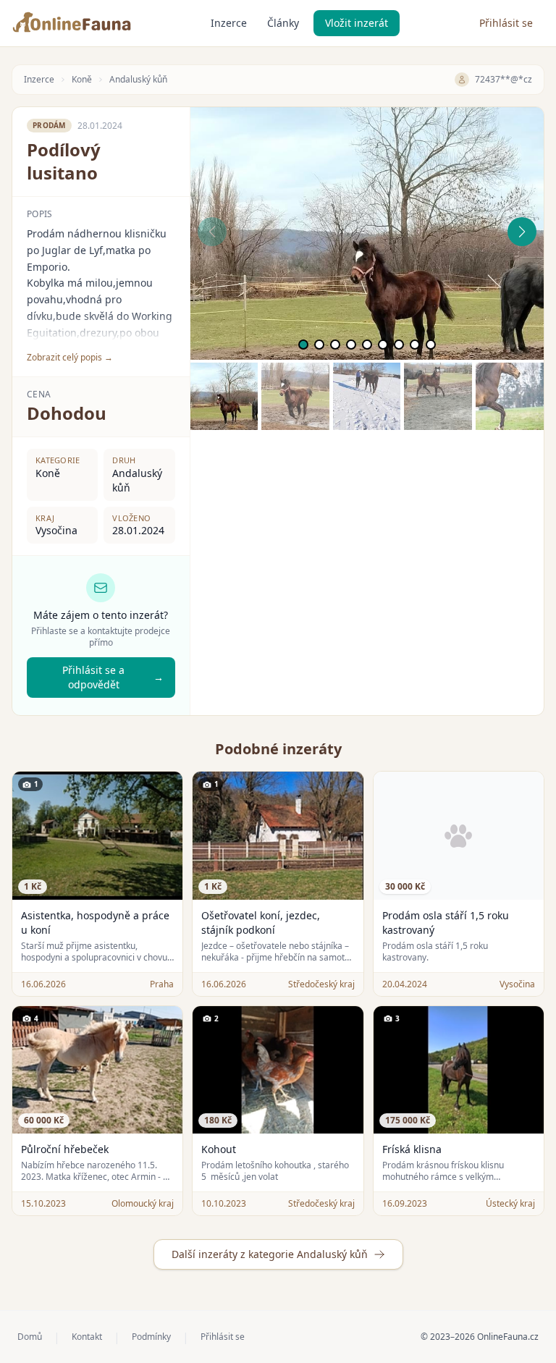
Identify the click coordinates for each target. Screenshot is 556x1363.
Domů (29, 1337)
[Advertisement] (367, 531)
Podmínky (151, 1337)
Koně (82, 79)
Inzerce (229, 23)
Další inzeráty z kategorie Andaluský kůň (270, 1254)
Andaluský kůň (138, 79)
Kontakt (87, 1337)
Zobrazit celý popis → (70, 357)
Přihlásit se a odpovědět (112, 677)
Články (283, 23)
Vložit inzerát (356, 23)
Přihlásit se (506, 23)
